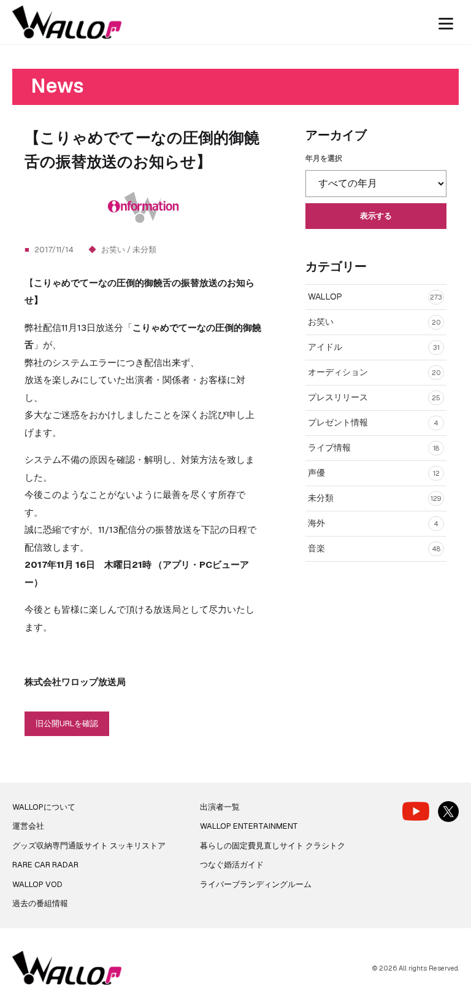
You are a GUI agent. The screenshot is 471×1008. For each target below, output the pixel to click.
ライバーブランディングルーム (256, 884)
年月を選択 (323, 158)
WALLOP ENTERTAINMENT (249, 826)
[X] (448, 811)
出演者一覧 (220, 807)
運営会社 (28, 826)
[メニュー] (446, 22)
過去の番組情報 (40, 903)
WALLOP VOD (37, 884)
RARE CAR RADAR (45, 864)
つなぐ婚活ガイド (232, 864)
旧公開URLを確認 (67, 723)
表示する (376, 216)
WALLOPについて (43, 807)
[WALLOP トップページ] (66, 22)
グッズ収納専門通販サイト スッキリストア (89, 845)
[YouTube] (415, 811)
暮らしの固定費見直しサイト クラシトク (272, 845)
